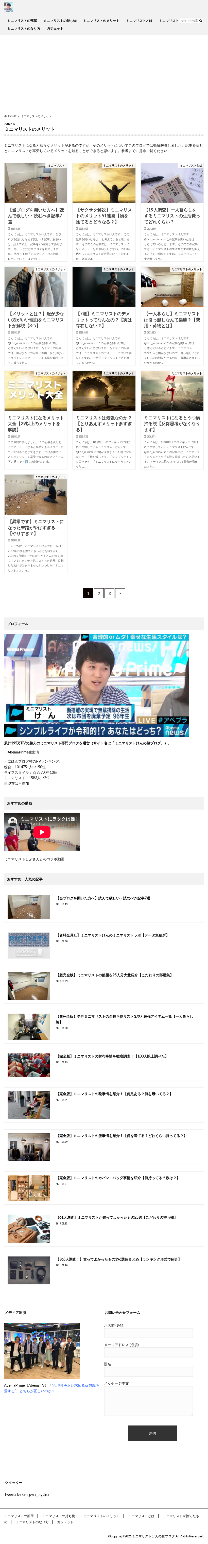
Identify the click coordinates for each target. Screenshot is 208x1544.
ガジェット (55, 28)
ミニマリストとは (139, 21)
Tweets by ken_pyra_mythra (26, 1494)
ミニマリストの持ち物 (60, 21)
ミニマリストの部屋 (22, 21)
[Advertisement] (104, 74)
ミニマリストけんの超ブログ (153, 1536)
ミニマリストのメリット (101, 21)
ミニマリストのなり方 (23, 28)
